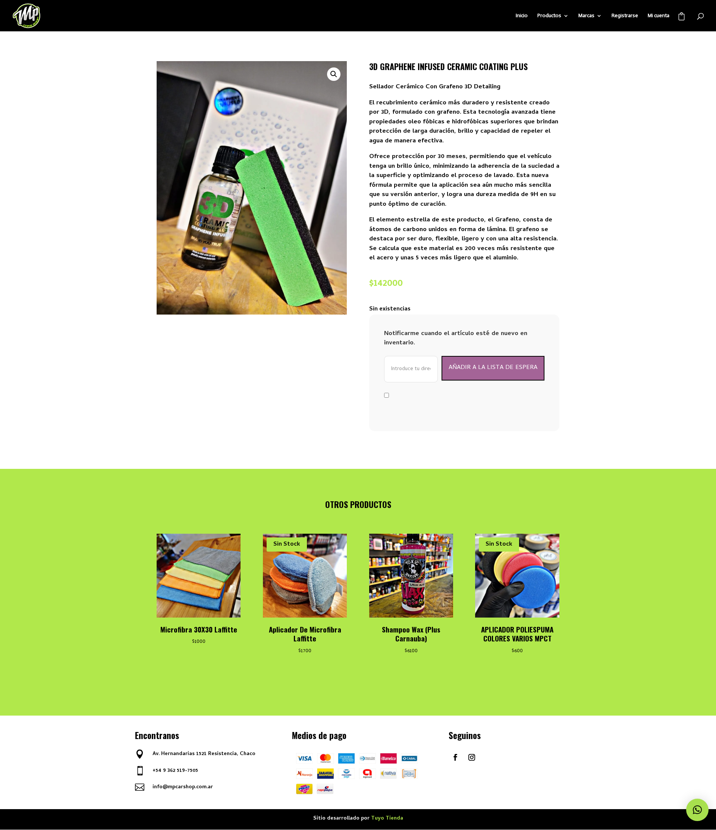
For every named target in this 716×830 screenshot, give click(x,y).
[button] (333, 74)
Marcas (586, 16)
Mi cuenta (658, 16)
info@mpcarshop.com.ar (183, 787)
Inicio (522, 16)
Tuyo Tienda (387, 818)
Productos (549, 16)
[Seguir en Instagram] (471, 757)
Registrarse (625, 16)
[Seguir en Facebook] (455, 757)
